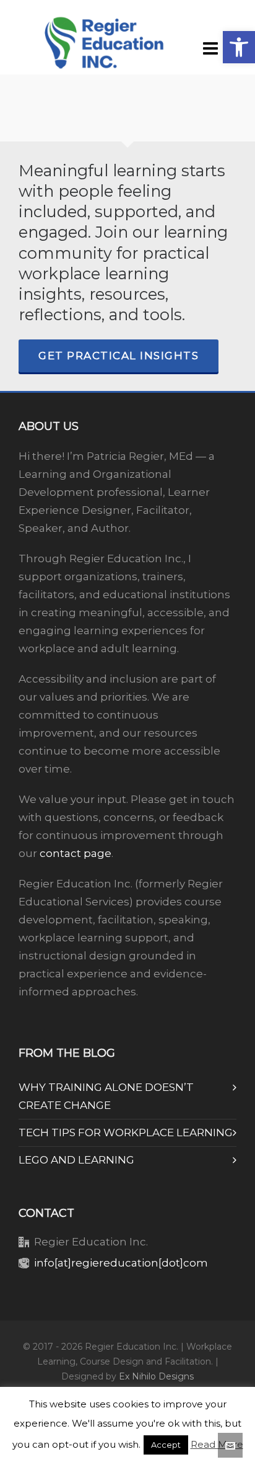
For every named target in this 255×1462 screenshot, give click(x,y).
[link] (239, 47)
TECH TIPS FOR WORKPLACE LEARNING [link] (126, 1132)
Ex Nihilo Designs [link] (156, 1376)
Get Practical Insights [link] (118, 355)
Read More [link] (217, 1444)
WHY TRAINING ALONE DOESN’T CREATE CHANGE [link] (106, 1096)
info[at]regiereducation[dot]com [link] (121, 1263)
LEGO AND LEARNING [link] (76, 1160)
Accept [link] (166, 1445)
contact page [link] (75, 853)
